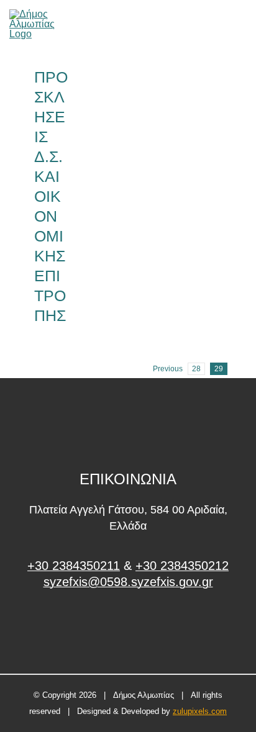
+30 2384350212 (182, 565)
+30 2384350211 (73, 565)
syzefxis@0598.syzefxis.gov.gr (128, 582)
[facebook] (128, 628)
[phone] (242, 24)
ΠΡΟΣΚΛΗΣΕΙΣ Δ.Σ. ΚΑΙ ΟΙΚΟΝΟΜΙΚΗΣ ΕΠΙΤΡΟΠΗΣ (51, 196)
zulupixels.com (200, 711)
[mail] (221, 24)
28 (196, 368)
